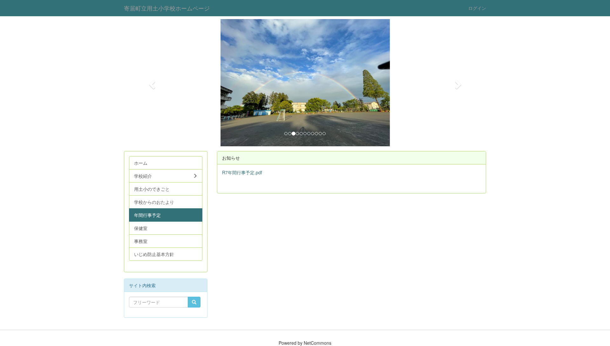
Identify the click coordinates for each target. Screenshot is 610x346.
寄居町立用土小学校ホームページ (167, 8)
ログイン (477, 8)
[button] (151, 82)
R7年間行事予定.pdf (242, 172)
